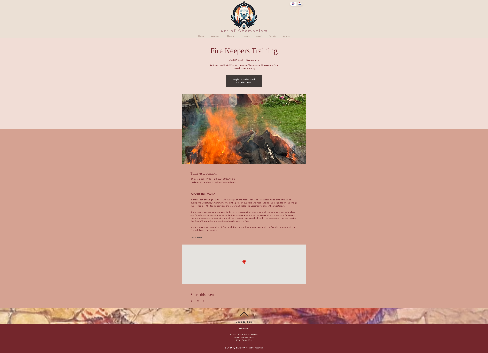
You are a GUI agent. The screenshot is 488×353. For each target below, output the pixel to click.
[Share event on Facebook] (191, 301)
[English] (293, 4)
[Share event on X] (198, 301)
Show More (196, 238)
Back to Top (244, 321)
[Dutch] (299, 4)
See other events (244, 82)
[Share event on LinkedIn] (204, 301)
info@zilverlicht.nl (247, 337)
